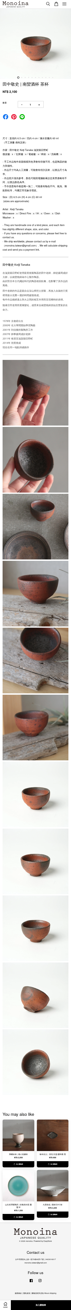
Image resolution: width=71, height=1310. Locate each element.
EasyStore (48, 1241)
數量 (5, 102)
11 (53, 77)
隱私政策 (26, 1293)
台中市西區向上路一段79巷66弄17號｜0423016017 (35, 1259)
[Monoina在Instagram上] (40, 1282)
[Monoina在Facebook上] (31, 1282)
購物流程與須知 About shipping (44, 1293)
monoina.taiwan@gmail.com (35, 1262)
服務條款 (18, 1293)
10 (49, 77)
